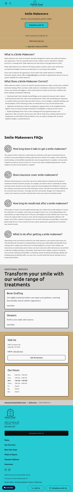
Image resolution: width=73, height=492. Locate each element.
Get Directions (36, 357)
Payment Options (11, 459)
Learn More (11, 305)
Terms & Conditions (21, 482)
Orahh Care (38, 482)
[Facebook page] (5, 469)
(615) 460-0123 (39, 41)
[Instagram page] (9, 469)
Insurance (8, 464)
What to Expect (10, 454)
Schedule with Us (36, 25)
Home (6, 440)
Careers (30, 482)
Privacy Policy (9, 482)
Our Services (9, 445)
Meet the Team (10, 450)
